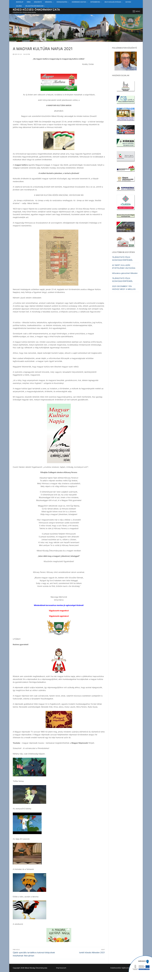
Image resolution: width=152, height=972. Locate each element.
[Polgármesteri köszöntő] (125, 61)
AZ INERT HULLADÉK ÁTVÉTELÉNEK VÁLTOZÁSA (123, 266)
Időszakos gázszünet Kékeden (125, 273)
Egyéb (27, 54)
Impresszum (61, 968)
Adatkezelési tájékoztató (120, 968)
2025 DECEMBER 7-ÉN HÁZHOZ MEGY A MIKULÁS (124, 287)
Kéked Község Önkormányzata (36, 9)
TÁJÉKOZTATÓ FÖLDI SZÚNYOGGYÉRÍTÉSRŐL (122, 258)
